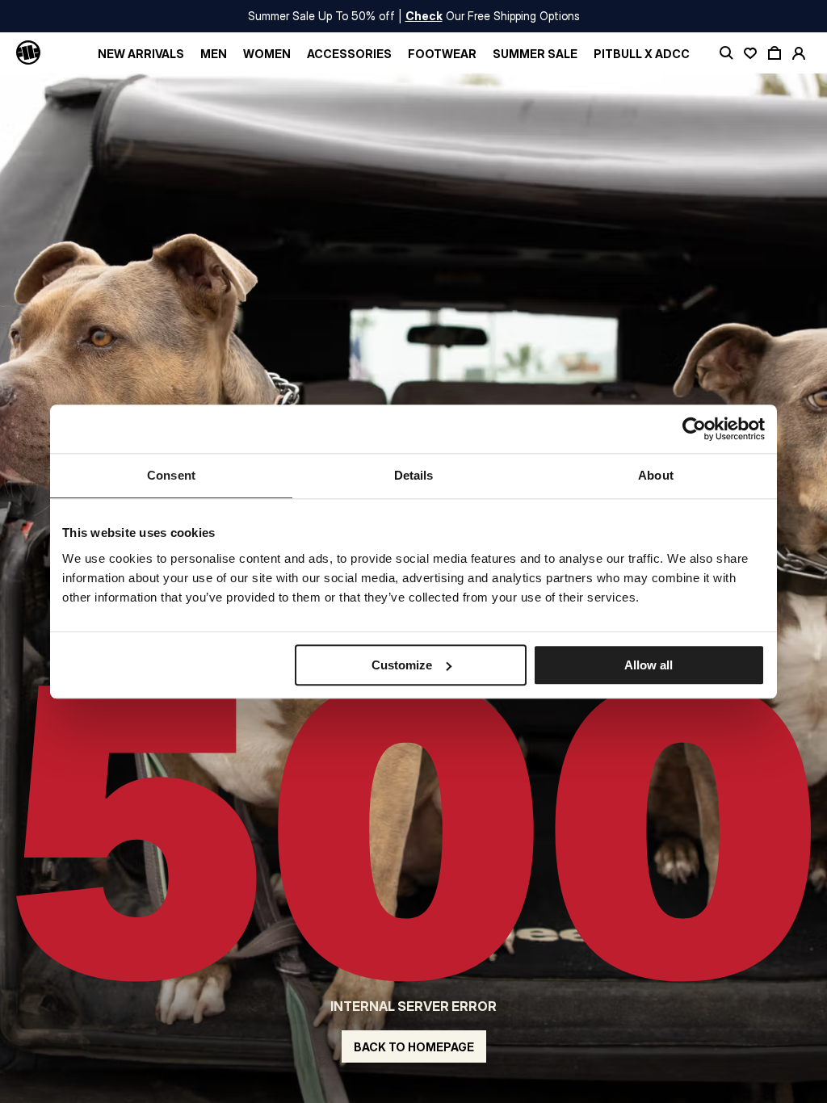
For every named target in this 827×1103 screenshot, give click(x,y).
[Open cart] (774, 53)
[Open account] (799, 53)
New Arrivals (141, 54)
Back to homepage (414, 1047)
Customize (402, 665)
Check (424, 16)
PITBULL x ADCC (642, 54)
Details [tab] (414, 475)
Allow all (648, 665)
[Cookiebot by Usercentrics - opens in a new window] (694, 429)
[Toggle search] (726, 53)
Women (267, 54)
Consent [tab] (171, 475)
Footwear (442, 54)
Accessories (349, 54)
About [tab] (656, 475)
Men (213, 54)
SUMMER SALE (535, 54)
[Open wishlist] (750, 53)
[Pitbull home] (28, 53)
